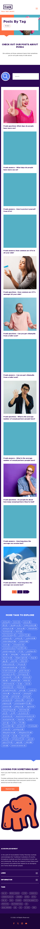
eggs (4, 661)
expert (14, 661)
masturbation (7, 687)
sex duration (23, 713)
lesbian (26, 680)
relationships (24, 710)
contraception (18, 645)
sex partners (7, 716)
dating (14, 654)
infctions (26, 677)
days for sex (7, 658)
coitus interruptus (8, 635)
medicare (20, 687)
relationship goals (8, 710)
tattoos (5, 736)
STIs (21, 723)
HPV (17, 677)
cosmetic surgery (8, 651)
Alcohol (16, 622)
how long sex (23, 674)
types (30, 739)
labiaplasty (15, 680)
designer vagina (21, 658)
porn (29, 700)
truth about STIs (18, 739)
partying (27, 693)
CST (20, 651)
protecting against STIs (22, 703)
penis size (15, 697)
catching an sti (7, 628)
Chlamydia (32, 628)
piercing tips (7, 700)
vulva (5, 745)
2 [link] (19, 592)
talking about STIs (25, 732)
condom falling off (9, 641)
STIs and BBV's (7, 726)
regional (30, 706)
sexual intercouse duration (25, 716)
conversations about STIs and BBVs (14, 648)
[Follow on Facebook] (13, 923)
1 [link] (14, 592)
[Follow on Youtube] (26, 923)
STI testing (32, 726)
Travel (5, 739)
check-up (20, 628)
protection (6, 706)
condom (18, 638)
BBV (4, 625)
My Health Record (8, 690)
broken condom (30, 625)
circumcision (7, 632)
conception (6, 638)
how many (6, 677)
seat (4, 713)
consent (5, 645)
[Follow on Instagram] (22, 923)
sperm (5, 723)
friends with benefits (9, 667)
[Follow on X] (18, 923)
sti (13, 723)
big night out (15, 625)
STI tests (6, 729)
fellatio (24, 661)
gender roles (24, 671)
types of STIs (7, 742)
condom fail (30, 638)
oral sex (5, 693)
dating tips (25, 654)
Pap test (16, 693)
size (29, 719)
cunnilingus (30, 651)
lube (27, 684)
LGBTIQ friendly (8, 684)
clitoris (19, 632)
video (29, 742)
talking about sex (8, 732)
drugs (33, 658)
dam (4, 654)
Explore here (10, 789)
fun (23, 667)
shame (21, 719)
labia (4, 680)
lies (20, 684)
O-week (32, 690)
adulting (6, 622)
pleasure (19, 700)
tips (15, 736)
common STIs (24, 635)
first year (21, 664)
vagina (19, 742)
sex (13, 713)
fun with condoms (9, 671)
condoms (23, 641)
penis (5, 697)
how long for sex (8, 674)
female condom (8, 664)
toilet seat (25, 736)
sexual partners (8, 719)
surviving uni (18, 729)
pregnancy (6, 703)
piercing (26, 697)
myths (22, 690)
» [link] (25, 592)
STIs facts (21, 726)
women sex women (18, 745)
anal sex (26, 622)
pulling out (19, 706)
